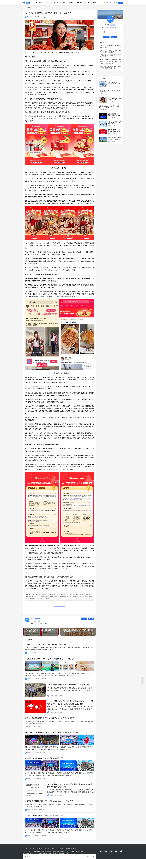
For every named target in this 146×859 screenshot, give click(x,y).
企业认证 (54, 848)
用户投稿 (46, 848)
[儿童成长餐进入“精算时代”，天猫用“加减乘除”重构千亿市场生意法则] (59, 666)
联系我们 (32, 848)
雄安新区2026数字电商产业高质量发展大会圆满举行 (45, 758)
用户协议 (39, 848)
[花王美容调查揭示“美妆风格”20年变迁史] (103, 100)
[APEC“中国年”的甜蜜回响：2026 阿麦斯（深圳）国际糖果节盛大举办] (59, 740)
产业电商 (54, 2)
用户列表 (75, 848)
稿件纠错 (61, 848)
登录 (111, 2)
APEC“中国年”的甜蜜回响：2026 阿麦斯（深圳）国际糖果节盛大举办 (51, 732)
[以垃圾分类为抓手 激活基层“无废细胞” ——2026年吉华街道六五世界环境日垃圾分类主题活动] (103, 139)
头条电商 (46, 2)
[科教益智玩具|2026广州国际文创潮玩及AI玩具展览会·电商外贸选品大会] (103, 84)
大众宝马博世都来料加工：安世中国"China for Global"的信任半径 (50, 801)
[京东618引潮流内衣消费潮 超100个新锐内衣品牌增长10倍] (103, 131)
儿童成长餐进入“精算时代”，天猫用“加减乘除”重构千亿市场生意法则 (51, 659)
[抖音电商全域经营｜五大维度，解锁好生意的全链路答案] (103, 124)
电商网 (26, 17)
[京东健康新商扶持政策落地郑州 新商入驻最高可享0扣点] (35, 690)
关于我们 (25, 848)
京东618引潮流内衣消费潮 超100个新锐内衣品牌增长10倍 (114, 131)
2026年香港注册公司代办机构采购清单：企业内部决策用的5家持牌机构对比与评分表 (70, 785)
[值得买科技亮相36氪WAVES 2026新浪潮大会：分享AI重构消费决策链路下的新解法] (103, 116)
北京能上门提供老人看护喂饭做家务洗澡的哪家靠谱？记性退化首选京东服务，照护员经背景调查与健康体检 (70, 702)
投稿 (120, 2)
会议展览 (93, 2)
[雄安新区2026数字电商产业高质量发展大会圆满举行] (59, 765)
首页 (36, 2)
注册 (115, 2)
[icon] (101, 851)
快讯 (40, 2)
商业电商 (43, 17)
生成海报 (29, 856)
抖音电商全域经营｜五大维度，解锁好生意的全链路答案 (114, 123)
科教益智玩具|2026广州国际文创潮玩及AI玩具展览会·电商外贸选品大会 (114, 84)
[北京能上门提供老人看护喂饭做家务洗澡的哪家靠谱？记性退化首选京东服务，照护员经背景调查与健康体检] (35, 706)
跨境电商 (79, 2)
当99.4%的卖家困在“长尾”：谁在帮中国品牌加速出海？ (46, 644)
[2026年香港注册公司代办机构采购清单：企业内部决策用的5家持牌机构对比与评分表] (35, 789)
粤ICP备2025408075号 (59, 851)
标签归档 (68, 848)
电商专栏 (86, 2)
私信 (92, 618)
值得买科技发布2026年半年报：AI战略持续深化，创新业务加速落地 (50, 718)
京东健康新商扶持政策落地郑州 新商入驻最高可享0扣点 (68, 685)
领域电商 (63, 2)
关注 (85, 618)
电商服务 (71, 2)
